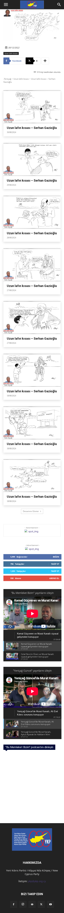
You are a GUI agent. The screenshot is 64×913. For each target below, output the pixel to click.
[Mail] (32, 904)
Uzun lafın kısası (11, 53)
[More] (45, 60)
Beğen (56, 556)
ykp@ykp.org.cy (37, 881)
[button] (59, 4)
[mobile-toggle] (5, 4)
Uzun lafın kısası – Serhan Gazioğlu (32, 128)
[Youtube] (50, 904)
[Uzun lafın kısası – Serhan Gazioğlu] (32, 107)
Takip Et (55, 564)
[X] (41, 904)
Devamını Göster (31, 511)
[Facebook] (13, 904)
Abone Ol (54, 578)
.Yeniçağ (7, 78)
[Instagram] (22, 904)
